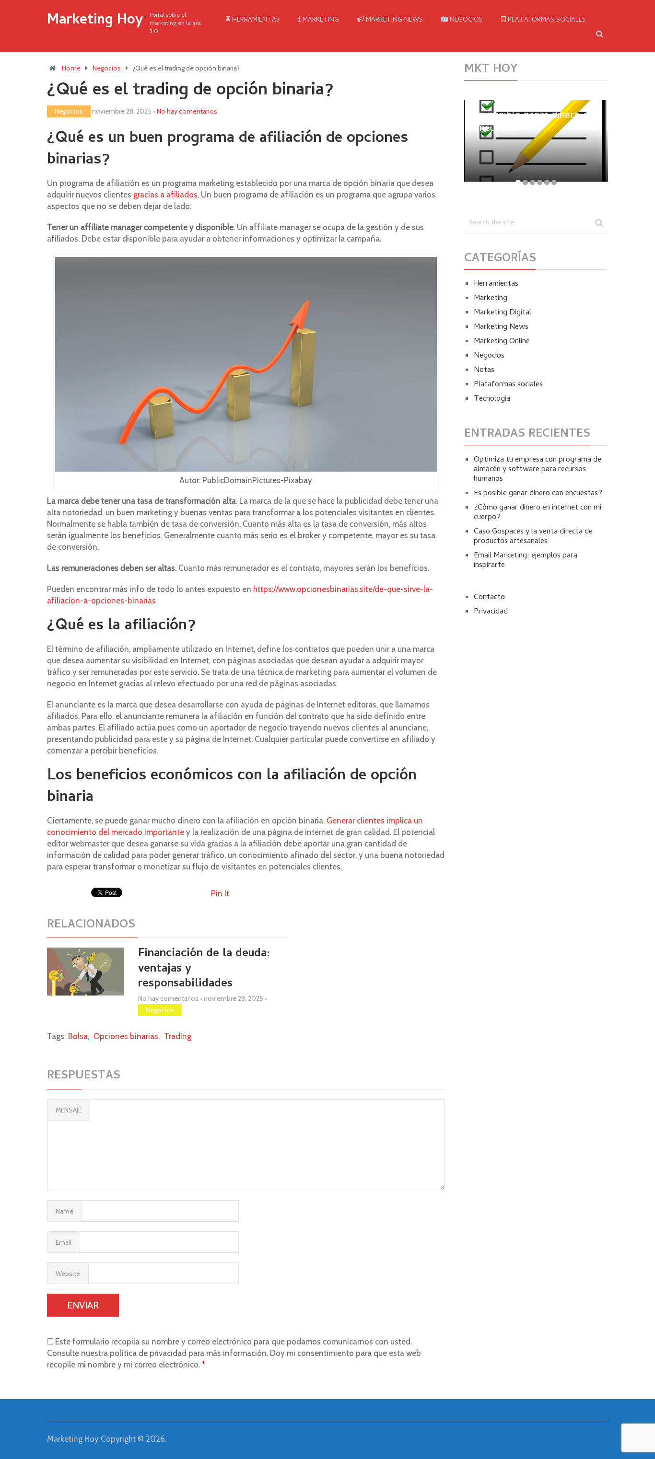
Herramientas (255, 20)
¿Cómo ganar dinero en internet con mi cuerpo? (537, 513)
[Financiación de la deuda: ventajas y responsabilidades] (85, 972)
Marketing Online (502, 342)
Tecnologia (492, 399)
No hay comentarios (187, 111)
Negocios (465, 20)
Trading (177, 1036)
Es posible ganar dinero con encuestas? (538, 493)
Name (64, 1211)
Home (71, 68)
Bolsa (78, 1036)
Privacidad (491, 612)
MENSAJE (69, 1110)
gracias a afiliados (165, 194)
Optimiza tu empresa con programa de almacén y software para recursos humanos (537, 470)
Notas (484, 370)
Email (63, 1242)
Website (68, 1273)
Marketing (320, 20)
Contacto (489, 597)
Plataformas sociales (546, 20)
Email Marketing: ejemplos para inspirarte (525, 561)
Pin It (220, 893)
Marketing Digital (502, 313)
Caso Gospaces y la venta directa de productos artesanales (533, 537)
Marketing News (393, 20)
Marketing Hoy (95, 21)
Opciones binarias (126, 1036)
